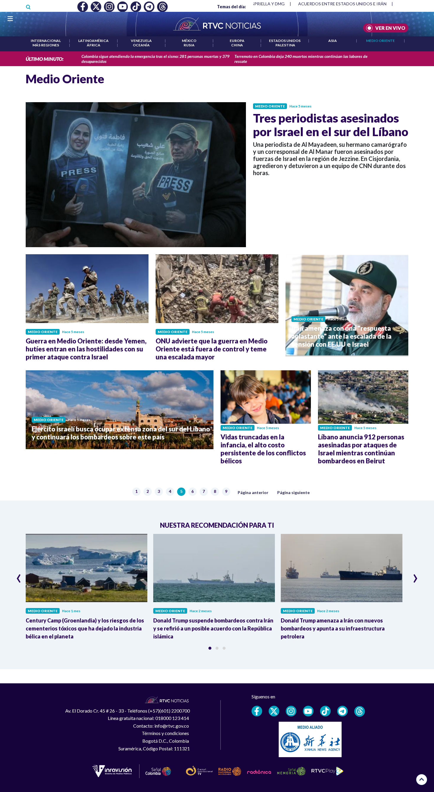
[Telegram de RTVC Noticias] (342, 711)
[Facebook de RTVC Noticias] (257, 711)
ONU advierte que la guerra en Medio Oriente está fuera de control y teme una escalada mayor (211, 349)
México (189, 40)
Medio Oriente (380, 40)
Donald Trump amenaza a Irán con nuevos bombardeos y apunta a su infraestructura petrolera (333, 628)
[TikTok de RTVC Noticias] (325, 711)
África (93, 45)
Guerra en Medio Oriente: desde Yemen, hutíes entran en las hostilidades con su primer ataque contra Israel (86, 349)
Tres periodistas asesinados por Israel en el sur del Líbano (330, 125)
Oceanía (141, 45)
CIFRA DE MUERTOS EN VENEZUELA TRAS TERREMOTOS (353, 3)
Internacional (46, 40)
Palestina (285, 45)
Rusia (189, 45)
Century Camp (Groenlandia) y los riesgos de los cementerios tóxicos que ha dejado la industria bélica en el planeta (85, 628)
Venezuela (141, 40)
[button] (209, 648)
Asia (332, 40)
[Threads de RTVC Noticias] (359, 711)
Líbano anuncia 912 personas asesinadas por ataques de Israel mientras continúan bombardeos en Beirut (361, 449)
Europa (237, 40)
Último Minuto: (44, 59)
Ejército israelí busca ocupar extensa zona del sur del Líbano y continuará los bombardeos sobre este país (121, 433)
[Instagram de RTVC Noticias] (291, 711)
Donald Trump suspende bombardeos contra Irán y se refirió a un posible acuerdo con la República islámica (213, 628)
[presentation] (18, 575)
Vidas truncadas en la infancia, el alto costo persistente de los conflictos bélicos (263, 449)
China (237, 45)
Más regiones (45, 45)
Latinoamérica (93, 40)
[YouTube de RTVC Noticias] (308, 711)
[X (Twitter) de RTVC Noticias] (274, 711)
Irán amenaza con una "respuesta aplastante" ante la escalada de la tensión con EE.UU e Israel (341, 336)
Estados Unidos (285, 40)
